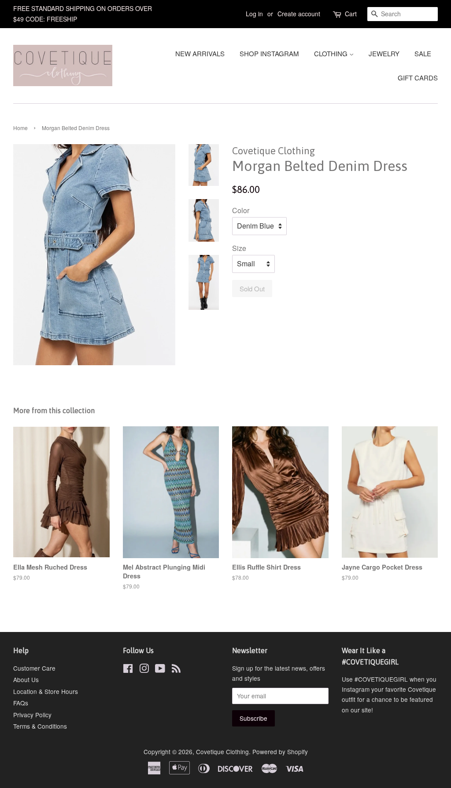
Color (240, 210)
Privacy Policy (32, 714)
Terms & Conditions (40, 726)
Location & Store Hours (45, 691)
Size (239, 248)
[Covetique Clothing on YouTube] (160, 669)
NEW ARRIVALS (200, 53)
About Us (26, 679)
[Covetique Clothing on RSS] (176, 669)
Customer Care (34, 668)
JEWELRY (384, 53)
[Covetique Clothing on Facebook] (128, 669)
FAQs (20, 702)
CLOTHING (331, 53)
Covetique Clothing (222, 751)
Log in (254, 13)
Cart (351, 13)
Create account (298, 13)
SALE (422, 53)
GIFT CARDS (418, 77)
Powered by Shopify (280, 751)
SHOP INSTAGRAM (269, 53)
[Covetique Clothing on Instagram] (144, 669)
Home (20, 127)
